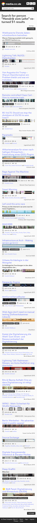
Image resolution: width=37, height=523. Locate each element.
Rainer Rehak (11, 354)
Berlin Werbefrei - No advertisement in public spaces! (18, 422)
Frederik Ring (21, 218)
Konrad (14, 143)
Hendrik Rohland (9, 276)
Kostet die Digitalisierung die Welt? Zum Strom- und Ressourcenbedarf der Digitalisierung (16, 338)
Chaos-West (12, 181)
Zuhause (12, 303)
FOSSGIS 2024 (30, 167)
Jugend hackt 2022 (29, 68)
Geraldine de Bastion (19, 506)
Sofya (28, 232)
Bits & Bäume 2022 (29, 356)
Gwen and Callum (17, 106)
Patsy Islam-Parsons (10, 502)
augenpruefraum (8, 323)
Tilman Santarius (22, 502)
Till (11, 232)
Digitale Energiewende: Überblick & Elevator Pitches (16, 453)
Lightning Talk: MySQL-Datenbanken (13, 56)
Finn (14, 232)
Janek (13, 483)
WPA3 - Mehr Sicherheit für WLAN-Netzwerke (16, 405)
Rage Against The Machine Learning (15, 173)
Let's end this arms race (13, 204)
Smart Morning (9, 189)
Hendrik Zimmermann (11, 352)
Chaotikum (31, 330)
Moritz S (7, 481)
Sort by (31, 26)
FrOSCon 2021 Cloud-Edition (26, 220)
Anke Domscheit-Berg (17, 504)
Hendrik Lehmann (10, 374)
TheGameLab (19, 306)
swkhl (16, 323)
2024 (11, 104)
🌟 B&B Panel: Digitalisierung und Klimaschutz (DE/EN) (17, 490)
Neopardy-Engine (11, 282)
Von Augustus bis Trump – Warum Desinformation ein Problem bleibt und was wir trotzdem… (15, 76)
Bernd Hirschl (24, 463)
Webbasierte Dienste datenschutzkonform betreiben (16, 34)
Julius (17, 446)
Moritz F (27, 446)
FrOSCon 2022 (30, 51)
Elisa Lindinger (17, 394)
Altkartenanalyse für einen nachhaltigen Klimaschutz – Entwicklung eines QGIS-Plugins (18, 152)
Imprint (32, 519)
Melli (6, 198)
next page (31, 28)
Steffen (14, 431)
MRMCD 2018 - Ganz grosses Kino (25, 416)
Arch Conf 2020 (30, 256)
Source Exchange (10, 438)
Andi (15, 481)
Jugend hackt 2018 (29, 375)
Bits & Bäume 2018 (29, 465)
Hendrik (7, 66)
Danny (4, 234)
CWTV (5, 181)
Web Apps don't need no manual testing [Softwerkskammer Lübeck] (18, 314)
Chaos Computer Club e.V (10, 519)
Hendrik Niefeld (9, 218)
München (6, 478)
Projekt (13, 478)
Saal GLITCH (13, 86)
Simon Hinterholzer (24, 352)
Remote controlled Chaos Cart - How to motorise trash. (17, 96)
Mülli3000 (7, 224)
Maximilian (17, 198)
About (21, 519)
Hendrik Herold (28, 165)
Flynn (24, 232)
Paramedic (7, 135)
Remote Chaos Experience (27, 185)
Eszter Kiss (8, 165)
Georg (14, 234)
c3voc (21, 521)
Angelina (7, 446)
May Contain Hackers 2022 (27, 130)
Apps (26, 519)
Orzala (21, 232)
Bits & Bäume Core (8, 391)
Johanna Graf (19, 354)
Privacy (16, 521)
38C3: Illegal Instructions (28, 90)
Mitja (24, 198)
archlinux (5, 249)
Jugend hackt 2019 (29, 292)
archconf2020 (15, 249)
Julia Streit (29, 354)
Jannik (27, 481)
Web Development (8, 215)
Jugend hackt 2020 (29, 307)
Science (5, 86)
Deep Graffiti (8, 469)
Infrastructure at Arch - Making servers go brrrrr (17, 241)
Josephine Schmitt (21, 89)
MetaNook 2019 (30, 278)
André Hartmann (16, 165)
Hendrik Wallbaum (10, 328)
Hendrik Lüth (8, 414)
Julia (18, 481)
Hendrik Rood (8, 129)
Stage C (5, 104)
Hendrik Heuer (9, 89)
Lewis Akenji (8, 394)
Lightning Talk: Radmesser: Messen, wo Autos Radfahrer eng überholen (18, 363)
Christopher (5, 483)
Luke (21, 446)
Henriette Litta (20, 397)
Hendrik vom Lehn (10, 49)
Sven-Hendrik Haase (11, 254)
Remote (5, 303)
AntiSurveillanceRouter (13, 297)
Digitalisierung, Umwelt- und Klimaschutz (15, 348)
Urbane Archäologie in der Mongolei (15, 261)
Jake (6, 306)
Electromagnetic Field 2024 (27, 108)
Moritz (7, 290)
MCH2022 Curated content (11, 124)
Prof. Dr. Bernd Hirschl (17, 508)
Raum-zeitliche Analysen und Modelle (14, 161)
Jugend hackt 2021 (29, 199)
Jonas (8, 234)
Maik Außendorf (29, 504)
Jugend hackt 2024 (29, 236)
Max (17, 232)
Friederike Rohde (26, 395)
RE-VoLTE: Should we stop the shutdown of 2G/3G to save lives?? (17, 115)
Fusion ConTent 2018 (29, 433)
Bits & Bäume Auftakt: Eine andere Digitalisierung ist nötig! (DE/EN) (17, 382)
